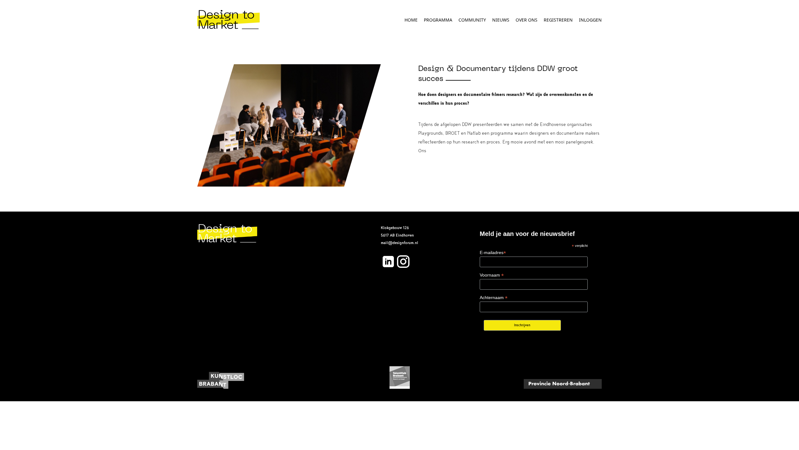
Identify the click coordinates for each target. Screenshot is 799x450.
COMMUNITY (472, 20)
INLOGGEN (590, 20)
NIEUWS (500, 20)
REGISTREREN (558, 20)
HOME (411, 20)
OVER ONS (526, 20)
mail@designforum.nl (399, 242)
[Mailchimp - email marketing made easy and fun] (574, 329)
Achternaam (493, 298)
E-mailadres (493, 253)
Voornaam (492, 275)
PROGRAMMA (438, 20)
